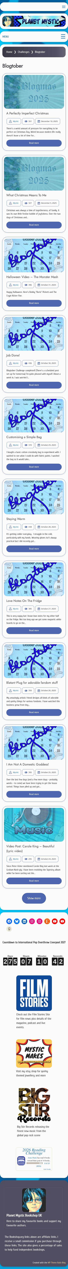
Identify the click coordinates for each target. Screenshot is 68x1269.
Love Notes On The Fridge (24, 601)
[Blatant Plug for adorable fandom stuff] (34, 661)
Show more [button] (34, 898)
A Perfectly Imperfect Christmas (27, 113)
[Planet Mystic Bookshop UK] (34, 1208)
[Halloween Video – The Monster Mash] (34, 255)
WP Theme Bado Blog (57, 1262)
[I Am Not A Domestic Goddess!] (34, 743)
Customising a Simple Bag (24, 437)
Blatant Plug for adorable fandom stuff (32, 682)
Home (9, 52)
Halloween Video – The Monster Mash (32, 277)
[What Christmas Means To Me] (34, 174)
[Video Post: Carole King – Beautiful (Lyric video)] (34, 825)
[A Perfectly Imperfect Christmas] (34, 92)
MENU (5, 36)
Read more (34, 143)
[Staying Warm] (34, 497)
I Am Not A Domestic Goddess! (27, 764)
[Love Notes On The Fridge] (34, 579)
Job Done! (13, 355)
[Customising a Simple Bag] (34, 416)
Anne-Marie (32, 1157)
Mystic (16, 121)
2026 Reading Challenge (34, 1151)
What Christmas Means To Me (26, 195)
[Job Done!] (34, 334)
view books (47, 1169)
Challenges (23, 52)
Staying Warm (15, 519)
